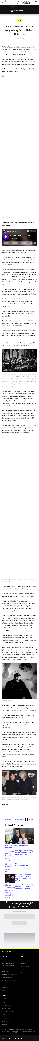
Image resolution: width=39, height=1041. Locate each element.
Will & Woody (5, 1015)
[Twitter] (18, 906)
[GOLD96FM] (9, 2)
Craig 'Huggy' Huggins (7, 1005)
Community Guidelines (7, 977)
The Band (30, 819)
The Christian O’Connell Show (9, 1011)
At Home (23, 963)
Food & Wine (24, 960)
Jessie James (5, 1024)
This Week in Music (6, 1018)
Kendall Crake (5, 1021)
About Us (4, 957)
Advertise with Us (6, 971)
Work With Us (5, 990)
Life (22, 957)
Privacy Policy (5, 984)
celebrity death (7, 819)
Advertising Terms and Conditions (9, 974)
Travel (22, 969)
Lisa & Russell (5, 999)
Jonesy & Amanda (6, 1008)
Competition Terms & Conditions (9, 980)
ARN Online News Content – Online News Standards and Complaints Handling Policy (8, 966)
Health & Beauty (25, 966)
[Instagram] (14, 906)
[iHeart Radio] (27, 906)
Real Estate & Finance (26, 972)
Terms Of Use (5, 987)
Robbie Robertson (19, 819)
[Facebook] (9, 906)
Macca (3, 1002)
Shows (4, 996)
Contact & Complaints (7, 960)
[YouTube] (23, 906)
